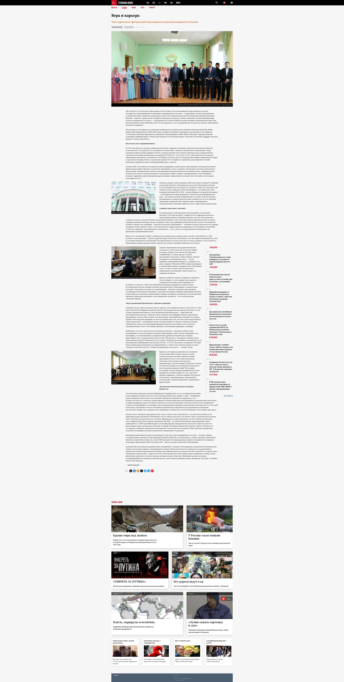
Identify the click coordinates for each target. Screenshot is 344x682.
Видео (134, 7)
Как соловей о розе (182, 641)
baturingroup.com (186, 678)
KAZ (148, 3)
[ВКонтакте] (134, 470)
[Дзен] (141, 470)
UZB (171, 3)
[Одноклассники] (138, 470)
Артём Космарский (117, 27)
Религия (137, 27)
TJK (159, 3)
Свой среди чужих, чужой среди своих (123, 642)
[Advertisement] (172, 487)
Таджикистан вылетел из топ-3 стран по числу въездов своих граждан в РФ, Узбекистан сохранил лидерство (220, 367)
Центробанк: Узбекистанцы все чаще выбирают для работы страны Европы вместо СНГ (220, 259)
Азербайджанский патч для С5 (216, 642)
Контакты (116, 675)
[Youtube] (152, 470)
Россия (143, 27)
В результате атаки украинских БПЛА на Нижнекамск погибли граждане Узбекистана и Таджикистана (220, 329)
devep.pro (181, 680)
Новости (114, 7)
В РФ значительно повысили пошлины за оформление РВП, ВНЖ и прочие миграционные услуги (220, 386)
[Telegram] (145, 470)
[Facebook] (148, 470)
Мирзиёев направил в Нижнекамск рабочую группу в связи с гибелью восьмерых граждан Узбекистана (220, 296)
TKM (165, 3)
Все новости (228, 396)
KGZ (154, 3)
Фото (142, 7)
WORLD (178, 3)
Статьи (124, 7)
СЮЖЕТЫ (152, 7)
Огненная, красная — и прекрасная (152, 642)
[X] (130, 470)
